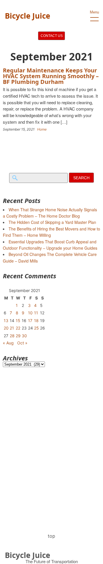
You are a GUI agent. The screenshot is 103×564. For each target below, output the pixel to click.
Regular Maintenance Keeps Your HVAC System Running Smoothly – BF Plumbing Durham (51, 76)
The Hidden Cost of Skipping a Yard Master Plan (52, 222)
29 (18, 335)
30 (24, 335)
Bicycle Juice (27, 15)
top (51, 536)
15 (18, 320)
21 (12, 328)
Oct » (22, 342)
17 (30, 320)
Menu (94, 12)
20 (6, 328)
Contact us (52, 36)
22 (18, 328)
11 (36, 312)
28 (12, 335)
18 (36, 320)
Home (42, 129)
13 (6, 320)
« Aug (8, 342)
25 (36, 328)
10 (30, 312)
